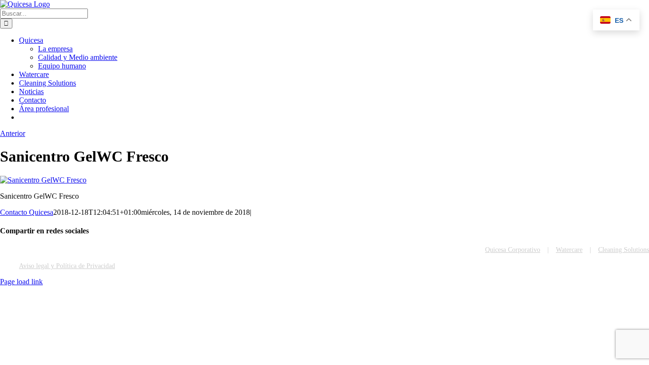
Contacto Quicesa (26, 212)
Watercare (569, 249)
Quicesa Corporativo (512, 249)
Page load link (21, 282)
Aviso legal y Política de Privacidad (67, 265)
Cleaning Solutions (623, 249)
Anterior (12, 133)
